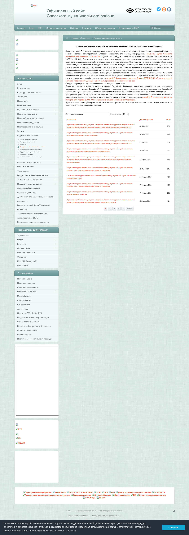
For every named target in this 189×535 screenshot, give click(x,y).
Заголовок (71, 119)
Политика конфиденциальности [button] (59, 530)
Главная (68, 38)
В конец (130, 209)
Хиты (168, 119)
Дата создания (146, 119)
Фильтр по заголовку (74, 114)
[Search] (152, 28)
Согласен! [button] (173, 527)
